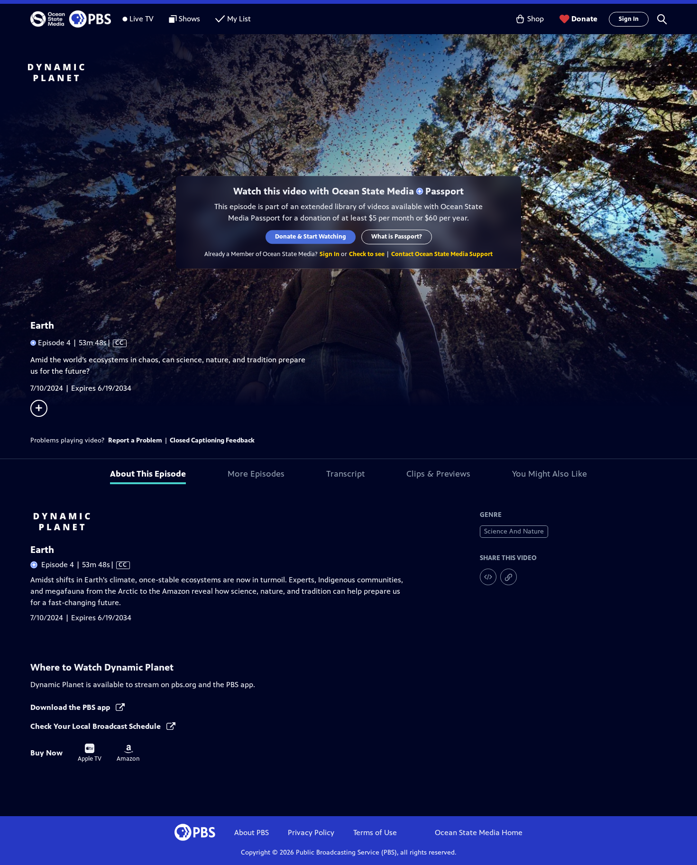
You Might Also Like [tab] (549, 474)
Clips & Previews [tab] (438, 474)
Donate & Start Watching (310, 236)
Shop (535, 18)
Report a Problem (135, 440)
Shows (189, 18)
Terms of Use (375, 832)
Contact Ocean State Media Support (442, 254)
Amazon (128, 754)
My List (239, 18)
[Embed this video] (488, 577)
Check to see (367, 254)
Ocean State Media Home (479, 832)
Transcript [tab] (345, 474)
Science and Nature (514, 531)
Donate (584, 18)
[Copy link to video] (508, 577)
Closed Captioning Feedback (212, 440)
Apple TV (89, 753)
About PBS (251, 832)
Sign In (629, 19)
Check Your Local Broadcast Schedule (96, 726)
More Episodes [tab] (256, 474)
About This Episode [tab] (148, 474)
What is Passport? (396, 236)
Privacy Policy (311, 832)
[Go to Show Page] (361, 72)
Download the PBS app (71, 707)
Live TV (141, 18)
